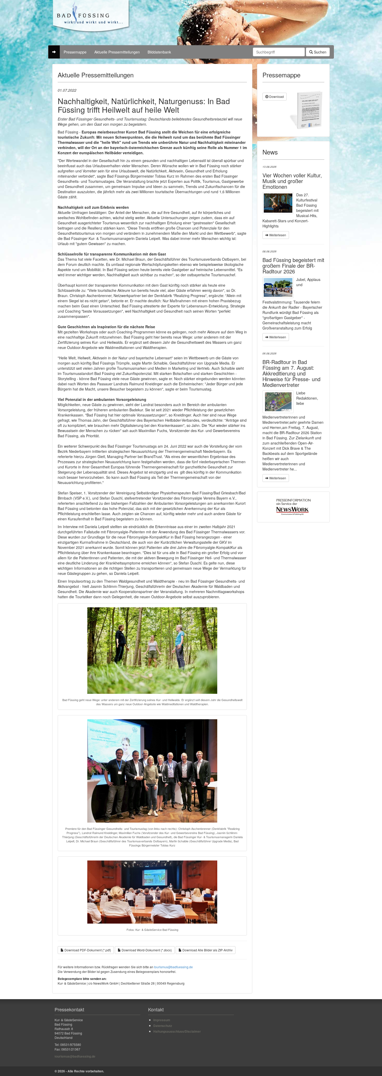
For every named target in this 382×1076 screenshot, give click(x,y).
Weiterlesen (277, 235)
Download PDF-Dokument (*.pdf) (87, 950)
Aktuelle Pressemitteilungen (117, 52)
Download (276, 96)
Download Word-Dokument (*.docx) (146, 950)
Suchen (319, 52)
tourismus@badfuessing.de (173, 967)
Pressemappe (75, 52)
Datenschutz (162, 1025)
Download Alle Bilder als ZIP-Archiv (207, 950)
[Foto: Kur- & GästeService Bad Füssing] (278, 287)
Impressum (161, 1020)
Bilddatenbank (159, 52)
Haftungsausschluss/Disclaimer (177, 1031)
